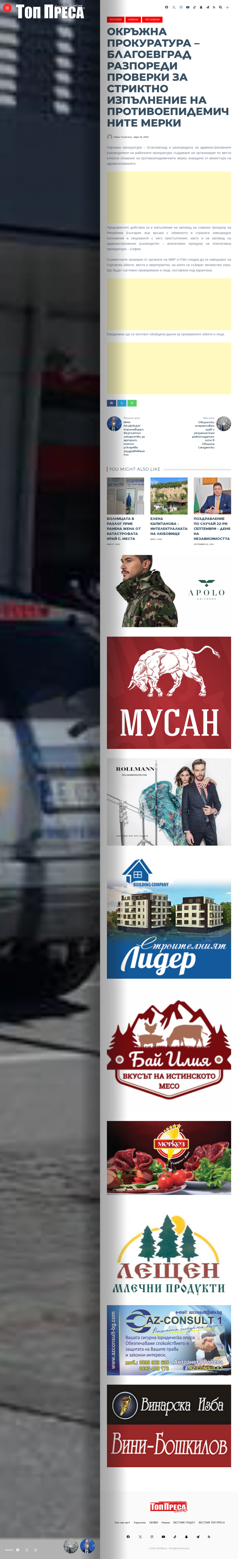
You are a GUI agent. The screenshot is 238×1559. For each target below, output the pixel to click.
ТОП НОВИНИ (152, 19)
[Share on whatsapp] (132, 403)
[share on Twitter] (27, 1550)
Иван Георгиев (123, 137)
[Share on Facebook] (111, 403)
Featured (116, 19)
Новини (133, 19)
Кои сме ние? (122, 1522)
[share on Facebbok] (17, 1550)
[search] (220, 7)
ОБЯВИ (153, 1522)
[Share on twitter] (121, 403)
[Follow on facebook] (166, 7)
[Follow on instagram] (181, 7)
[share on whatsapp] (35, 1550)
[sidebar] (227, 7)
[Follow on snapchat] (201, 7)
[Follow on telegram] (207, 7)
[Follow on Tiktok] (194, 7)
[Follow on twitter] (174, 7)
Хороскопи (140, 1522)
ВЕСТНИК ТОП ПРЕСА (212, 1522)
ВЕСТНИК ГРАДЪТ (184, 1522)
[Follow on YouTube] (187, 7)
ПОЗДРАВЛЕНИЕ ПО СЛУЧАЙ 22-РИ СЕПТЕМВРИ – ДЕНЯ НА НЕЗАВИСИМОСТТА (212, 529)
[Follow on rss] (214, 7)
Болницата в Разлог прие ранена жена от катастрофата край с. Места (124, 529)
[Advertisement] (169, 197)
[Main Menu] (7, 8)
